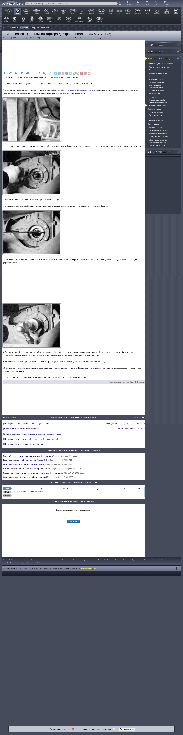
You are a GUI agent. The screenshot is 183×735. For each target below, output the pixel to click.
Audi (4, 560)
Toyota (12, 563)
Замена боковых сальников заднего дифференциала (40, 456)
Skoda (167, 560)
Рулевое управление (156, 112)
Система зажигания (156, 88)
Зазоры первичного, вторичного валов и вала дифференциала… (43, 473)
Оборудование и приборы (158, 140)
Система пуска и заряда (157, 143)
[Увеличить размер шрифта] (22, 73)
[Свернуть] (179, 58)
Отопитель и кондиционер (158, 133)
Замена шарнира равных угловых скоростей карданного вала (32, 434)
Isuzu (78, 560)
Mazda (106, 560)
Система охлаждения (156, 82)
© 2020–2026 (15, 568)
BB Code (6, 495)
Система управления (156, 90)
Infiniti (72, 560)
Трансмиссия (154, 94)
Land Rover (98, 560)
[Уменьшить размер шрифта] (16, 73)
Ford (51, 560)
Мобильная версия (128, 5)
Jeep (83, 560)
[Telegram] (70, 73)
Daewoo (39, 560)
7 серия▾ (35, 28)
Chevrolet (24, 560)
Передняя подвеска (156, 115)
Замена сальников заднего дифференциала (37, 464)
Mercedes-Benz (116, 560)
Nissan (140, 560)
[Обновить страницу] (10, 73)
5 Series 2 (159, 58)
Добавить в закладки (165, 5)
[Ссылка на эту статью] (39, 73)
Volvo (29, 563)
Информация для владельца (160, 63)
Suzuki (5, 563)
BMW (11, 560)
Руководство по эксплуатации (159, 67)
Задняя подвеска (155, 118)
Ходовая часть (154, 109)
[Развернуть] (179, 44)
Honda (57, 560)
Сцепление (153, 97)
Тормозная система (156, 121)
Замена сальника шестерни (130, 429)
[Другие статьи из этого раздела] (33, 73)
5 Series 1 (159, 152)
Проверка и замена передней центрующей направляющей (31, 439)
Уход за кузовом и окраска (158, 130)
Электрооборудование (158, 136)
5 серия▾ (24, 28)
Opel (133, 560)
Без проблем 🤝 (127, 729)
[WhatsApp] (77, 73)
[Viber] (74, 73)
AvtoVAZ (36, 563)
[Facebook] (66, 73)
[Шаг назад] (5, 73)
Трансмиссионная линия (157, 105)
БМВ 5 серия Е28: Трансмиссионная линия (73, 418)
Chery (17, 560)
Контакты (47, 568)
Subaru (173, 560)
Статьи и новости (137, 5)
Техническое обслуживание (158, 70)
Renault (154, 560)
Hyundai (64, 560)
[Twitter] (55, 73)
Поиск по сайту (57, 568)
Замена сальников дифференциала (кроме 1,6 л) (38, 460)
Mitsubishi (126, 560)
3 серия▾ (14, 28)
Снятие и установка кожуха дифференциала (122, 423)
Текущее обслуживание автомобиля (74, 83)
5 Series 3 (155, 51)
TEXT (7, 489)
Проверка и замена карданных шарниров (23, 444)
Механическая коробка (157, 100)
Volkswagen (21, 563)
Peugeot (147, 560)
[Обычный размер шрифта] (27, 73)
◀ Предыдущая (10, 417)
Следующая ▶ (138, 417)
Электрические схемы (157, 145)
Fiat (46, 560)
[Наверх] (178, 568)
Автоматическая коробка (158, 103)
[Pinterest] (81, 73)
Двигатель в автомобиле (157, 77)
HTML (6, 492)
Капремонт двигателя (156, 80)
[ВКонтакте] (59, 73)
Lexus (89, 560)
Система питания (155, 85)
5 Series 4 (155, 44)
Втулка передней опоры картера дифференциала (42, 468)
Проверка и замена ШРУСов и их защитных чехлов (28, 423)
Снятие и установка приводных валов (75, 90)
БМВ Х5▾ (45, 28)
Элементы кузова (155, 128)
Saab (160, 560)
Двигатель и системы (157, 73)
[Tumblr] (85, 73)
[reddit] (89, 73)
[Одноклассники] (63, 73)
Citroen (32, 560)
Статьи (40, 568)
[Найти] (120, 4)
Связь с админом (156, 5)
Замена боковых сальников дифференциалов (40, 477)
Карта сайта (147, 5)
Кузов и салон (154, 124)
